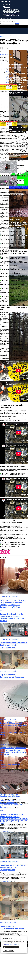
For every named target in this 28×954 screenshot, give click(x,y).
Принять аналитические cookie (11, 947)
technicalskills (5, 54)
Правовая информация (11, 12)
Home (4, 6)
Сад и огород (10, 57)
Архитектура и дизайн (13, 49)
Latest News (6, 7)
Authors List (6, 4)
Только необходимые (8, 950)
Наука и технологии (12, 72)
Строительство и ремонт (14, 64)
